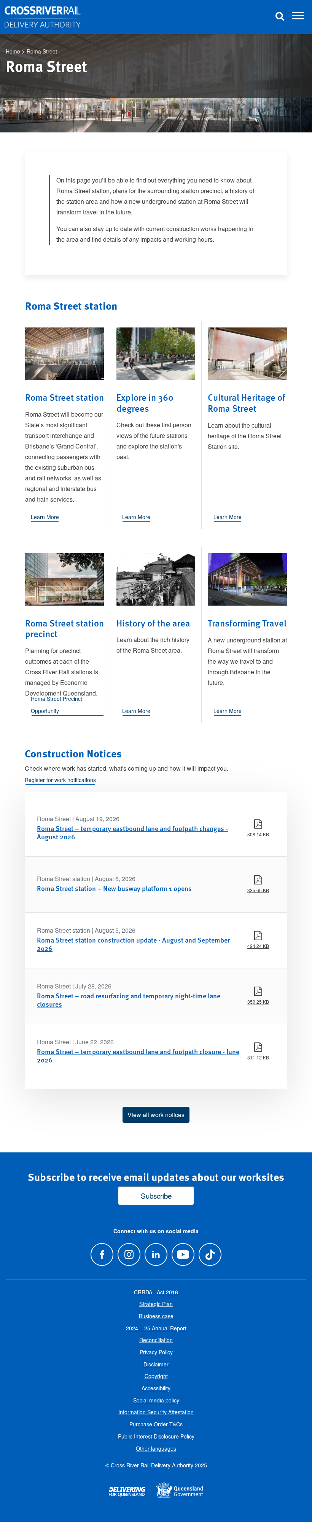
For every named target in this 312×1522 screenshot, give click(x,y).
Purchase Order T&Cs (156, 1424)
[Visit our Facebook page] (102, 1254)
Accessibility (156, 1388)
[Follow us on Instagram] (129, 1254)
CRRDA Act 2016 (156, 1292)
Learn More (45, 517)
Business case (156, 1316)
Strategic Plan (156, 1304)
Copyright (156, 1376)
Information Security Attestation (156, 1412)
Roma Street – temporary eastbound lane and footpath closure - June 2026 (138, 1055)
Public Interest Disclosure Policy (156, 1436)
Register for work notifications (60, 780)
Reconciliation (156, 1340)
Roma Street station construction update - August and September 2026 (133, 944)
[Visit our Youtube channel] (183, 1254)
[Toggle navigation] (298, 17)
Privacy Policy (156, 1352)
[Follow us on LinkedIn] (156, 1254)
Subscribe (156, 1195)
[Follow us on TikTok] (210, 1254)
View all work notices (156, 1114)
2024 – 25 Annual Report (156, 1328)
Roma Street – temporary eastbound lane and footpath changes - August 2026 (132, 832)
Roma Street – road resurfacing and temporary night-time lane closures (128, 999)
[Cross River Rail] (43, 17)
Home (13, 51)
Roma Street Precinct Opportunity (56, 705)
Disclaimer (156, 1364)
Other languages (156, 1448)
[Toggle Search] (280, 16)
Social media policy (156, 1400)
